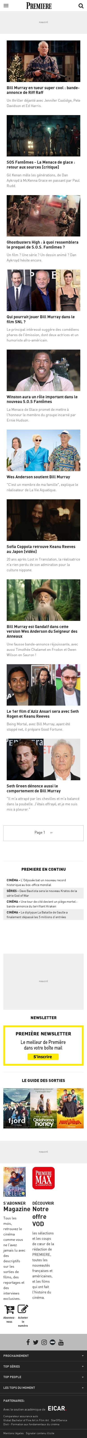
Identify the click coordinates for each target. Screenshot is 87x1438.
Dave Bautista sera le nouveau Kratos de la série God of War (42, 893)
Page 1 (40, 832)
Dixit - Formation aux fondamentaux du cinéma (31, 1424)
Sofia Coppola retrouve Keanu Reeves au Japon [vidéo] (41, 549)
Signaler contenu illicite (40, 1433)
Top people (12, 1377)
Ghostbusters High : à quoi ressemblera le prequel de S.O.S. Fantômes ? (43, 244)
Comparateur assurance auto (20, 1416)
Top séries (11, 1366)
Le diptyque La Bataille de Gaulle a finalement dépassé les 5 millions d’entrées (37, 914)
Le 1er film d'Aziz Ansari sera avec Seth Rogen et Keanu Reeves (43, 714)
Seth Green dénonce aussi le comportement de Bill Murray (34, 788)
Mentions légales (13, 1433)
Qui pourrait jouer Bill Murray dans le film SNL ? (41, 319)
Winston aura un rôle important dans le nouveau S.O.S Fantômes (42, 399)
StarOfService (59, 1420)
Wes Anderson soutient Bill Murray (38, 476)
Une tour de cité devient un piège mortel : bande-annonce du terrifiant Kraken (42, 904)
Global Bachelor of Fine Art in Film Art (26, 1420)
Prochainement (16, 1356)
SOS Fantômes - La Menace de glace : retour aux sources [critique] (41, 164)
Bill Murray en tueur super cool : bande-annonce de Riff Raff (43, 90)
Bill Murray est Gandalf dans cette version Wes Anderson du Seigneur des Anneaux (42, 631)
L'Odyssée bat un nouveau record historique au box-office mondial (36, 882)
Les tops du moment (19, 1388)
